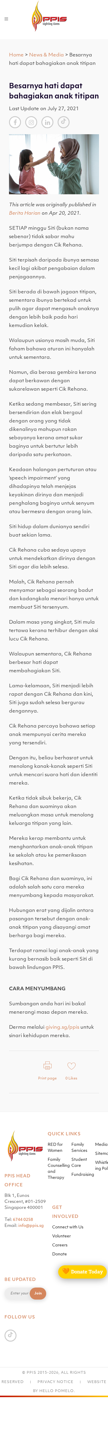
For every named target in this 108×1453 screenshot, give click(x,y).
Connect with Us (67, 1227)
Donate (59, 1254)
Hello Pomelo (56, 1391)
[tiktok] (63, 122)
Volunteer (61, 1236)
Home (16, 55)
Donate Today (82, 1271)
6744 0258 (23, 1220)
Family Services (79, 1148)
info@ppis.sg (31, 1226)
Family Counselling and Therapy (59, 1169)
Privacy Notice (56, 1382)
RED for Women (55, 1148)
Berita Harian (24, 213)
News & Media (46, 55)
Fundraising (82, 1175)
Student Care (79, 1163)
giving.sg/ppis (62, 1027)
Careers (60, 1245)
